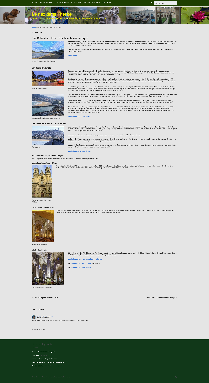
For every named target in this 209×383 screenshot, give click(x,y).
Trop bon (35, 355)
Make (39, 377)
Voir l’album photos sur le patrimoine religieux (85, 259)
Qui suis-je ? (107, 2)
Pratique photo (62, 2)
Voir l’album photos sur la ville (79, 116)
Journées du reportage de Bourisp (44, 359)
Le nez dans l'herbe (52, 14)
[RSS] (152, 2)
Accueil (35, 2)
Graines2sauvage (38, 366)
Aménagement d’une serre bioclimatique (160, 297)
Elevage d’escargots (91, 2)
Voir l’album (72, 55)
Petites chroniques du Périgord (43, 352)
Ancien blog (76, 2)
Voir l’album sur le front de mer (79, 151)
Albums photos (46, 2)
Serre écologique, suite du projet (46, 297)
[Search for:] (165, 3)
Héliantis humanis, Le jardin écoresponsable (48, 362)
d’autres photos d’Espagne (81, 263)
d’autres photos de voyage (81, 267)
